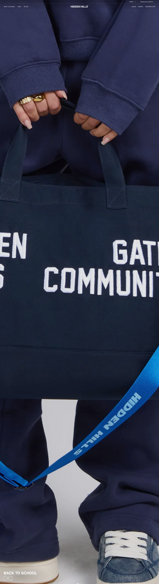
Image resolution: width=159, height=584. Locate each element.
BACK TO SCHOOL (9, 6)
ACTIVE (26, 6)
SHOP (19, 6)
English (131, 1)
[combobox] (132, 1)
